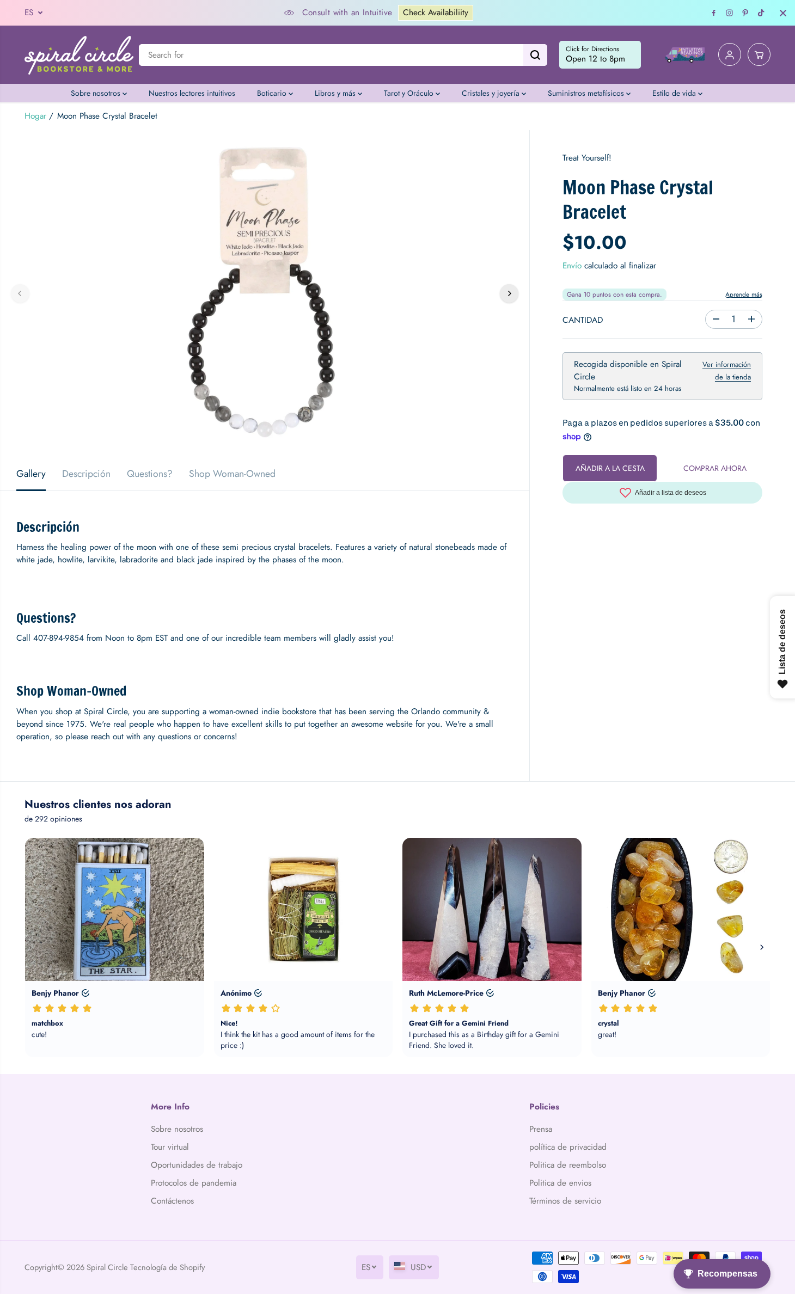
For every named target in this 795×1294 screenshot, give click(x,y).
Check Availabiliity (435, 13)
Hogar (35, 116)
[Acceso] (729, 55)
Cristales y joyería (492, 93)
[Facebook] (713, 13)
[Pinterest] (745, 13)
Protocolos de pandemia (193, 1183)
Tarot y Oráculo (410, 93)
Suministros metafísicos (587, 93)
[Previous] (20, 293)
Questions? (150, 474)
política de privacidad (568, 1147)
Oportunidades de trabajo (196, 1165)
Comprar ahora (715, 468)
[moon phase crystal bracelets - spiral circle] (264, 293)
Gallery (31, 474)
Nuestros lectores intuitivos (192, 93)
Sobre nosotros (97, 93)
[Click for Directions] (600, 55)
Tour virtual (170, 1147)
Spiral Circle (107, 1267)
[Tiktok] (761, 13)
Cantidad (582, 320)
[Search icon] (535, 55)
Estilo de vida (675, 93)
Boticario (273, 93)
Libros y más (336, 93)
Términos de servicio (565, 1201)
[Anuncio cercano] (783, 13)
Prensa (540, 1129)
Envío (572, 266)
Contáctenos (172, 1201)
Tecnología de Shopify (167, 1267)
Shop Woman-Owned (232, 474)
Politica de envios (560, 1183)
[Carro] (759, 55)
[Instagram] (729, 13)
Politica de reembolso (567, 1165)
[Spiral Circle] (79, 54)
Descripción (86, 474)
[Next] (509, 293)
